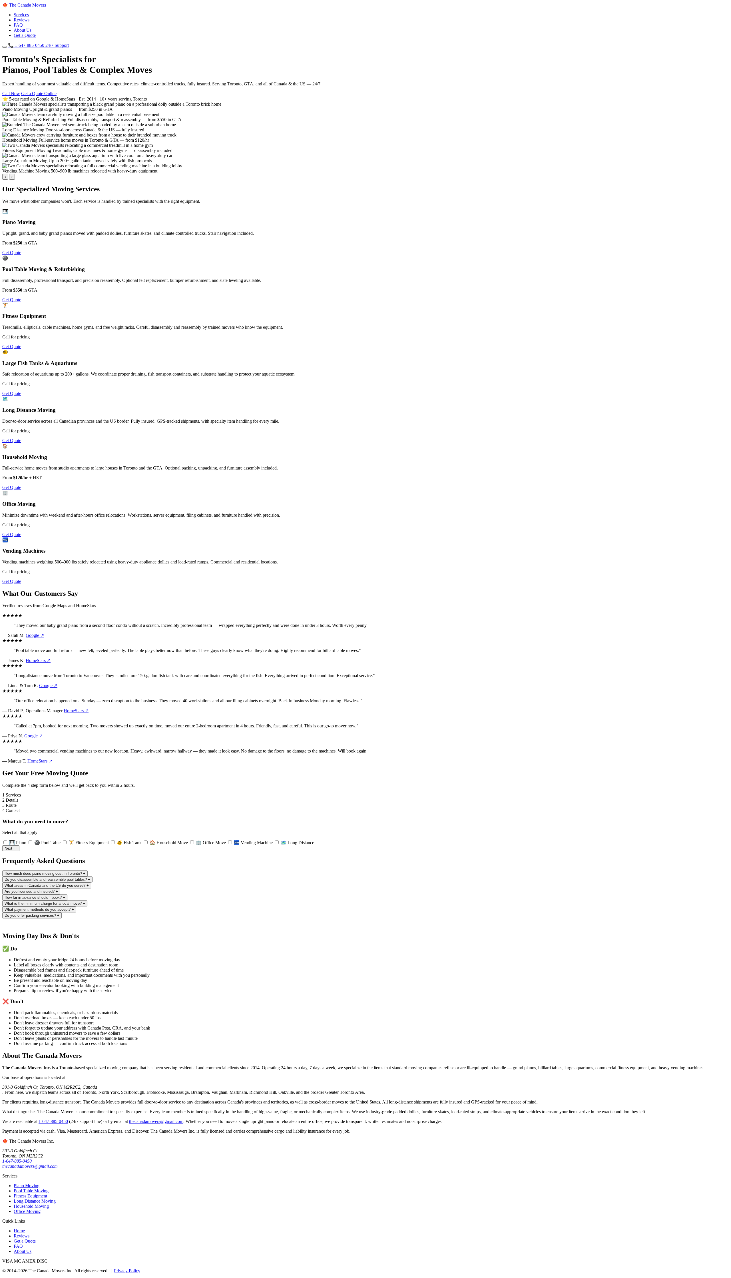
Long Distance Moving (35, 1201)
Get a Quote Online (39, 93)
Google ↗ (35, 635)
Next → (11, 848)
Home (19, 1230)
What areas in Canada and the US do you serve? (47, 885)
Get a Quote (25, 35)
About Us (22, 30)
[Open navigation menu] (4, 47)
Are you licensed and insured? (31, 891)
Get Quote (11, 252)
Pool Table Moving (31, 1190)
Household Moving (31, 1206)
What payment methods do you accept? (39, 909)
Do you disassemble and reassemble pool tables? (47, 879)
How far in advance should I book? (35, 897)
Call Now (11, 93)
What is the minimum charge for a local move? (45, 903)
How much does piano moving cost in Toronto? (45, 873)
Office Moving (27, 1211)
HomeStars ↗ (38, 660)
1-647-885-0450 (38, 45)
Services (21, 14)
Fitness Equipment (30, 1195)
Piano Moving (26, 1185)
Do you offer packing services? (32, 915)
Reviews (21, 19)
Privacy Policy (127, 1270)
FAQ (18, 25)
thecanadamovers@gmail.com (156, 1121)
